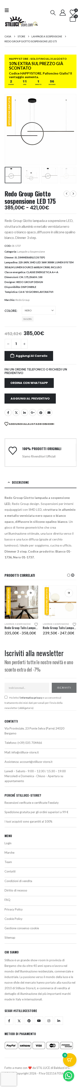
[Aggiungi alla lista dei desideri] (36, 624)
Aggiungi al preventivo (30, 398)
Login (7, 843)
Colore (10, 311)
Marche (9, 852)
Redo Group (22, 299)
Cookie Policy (13, 919)
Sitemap (9, 937)
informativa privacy (31, 697)
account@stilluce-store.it (36, 762)
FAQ (7, 900)
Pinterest (40, 412)
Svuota (27, 319)
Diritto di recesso (15, 890)
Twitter (19, 1021)
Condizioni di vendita (18, 881)
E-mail (48, 412)
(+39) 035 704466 (30, 742)
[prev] (66, 194)
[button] (8, 10)
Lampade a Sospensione (31, 251)
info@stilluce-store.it (25, 752)
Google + (32, 412)
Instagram (49, 1021)
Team (8, 862)
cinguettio (16, 412)
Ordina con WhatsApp (29, 383)
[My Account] (62, 13)
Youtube (39, 1021)
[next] (73, 194)
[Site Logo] (21, 21)
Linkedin (59, 1021)
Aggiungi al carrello (31, 356)
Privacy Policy (13, 909)
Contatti (10, 871)
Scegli (31, 593)
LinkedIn (24, 412)
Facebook (8, 412)
